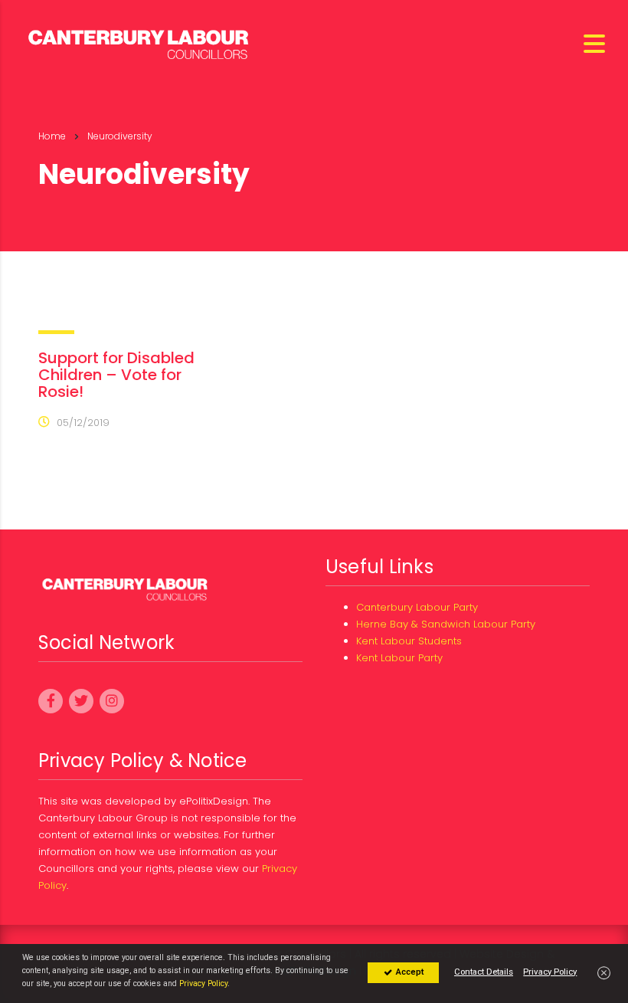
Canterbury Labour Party (417, 607)
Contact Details (483, 971)
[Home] (139, 42)
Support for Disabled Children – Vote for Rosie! (116, 374)
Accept (409, 971)
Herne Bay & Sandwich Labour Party (445, 624)
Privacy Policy (203, 983)
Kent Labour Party (399, 658)
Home (52, 136)
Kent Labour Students (409, 641)
